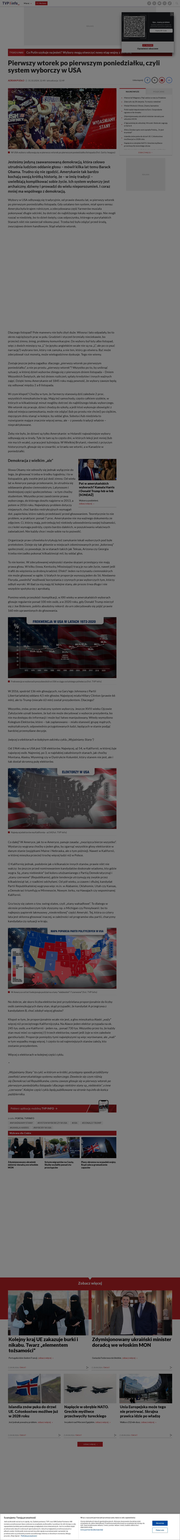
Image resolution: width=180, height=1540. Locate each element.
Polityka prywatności (29, 1536)
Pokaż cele (160, 1530)
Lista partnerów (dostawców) (91, 1530)
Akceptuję (160, 1523)
